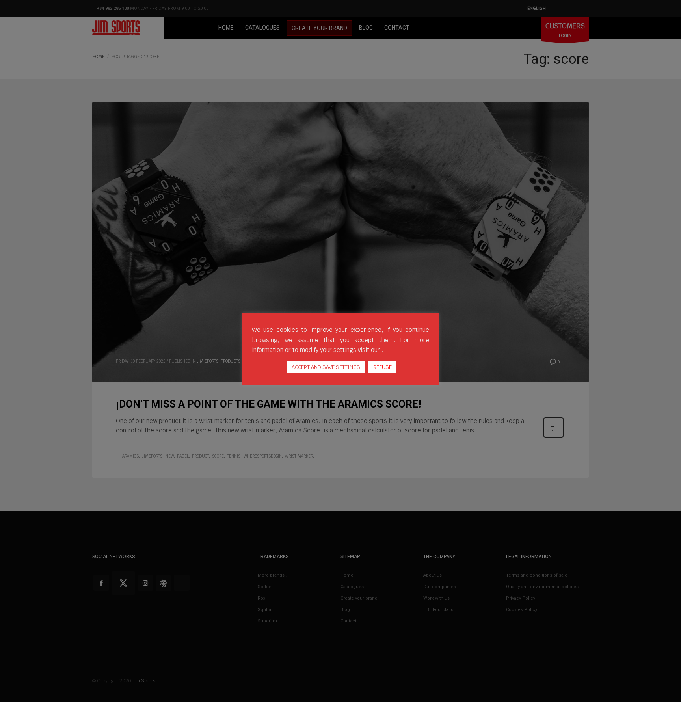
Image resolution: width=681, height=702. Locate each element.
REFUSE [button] (382, 367)
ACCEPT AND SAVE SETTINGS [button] (326, 367)
